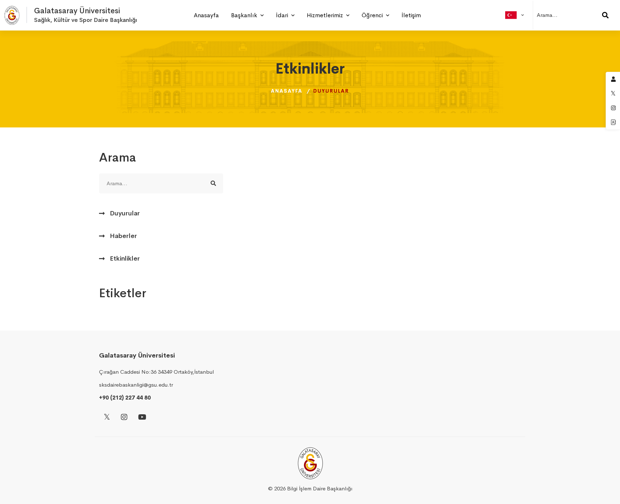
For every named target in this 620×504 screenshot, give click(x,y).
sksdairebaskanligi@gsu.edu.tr (136, 384)
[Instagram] (124, 418)
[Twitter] (107, 418)
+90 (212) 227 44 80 (125, 397)
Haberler (123, 236)
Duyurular (125, 213)
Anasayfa (286, 91)
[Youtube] (142, 418)
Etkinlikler (125, 258)
